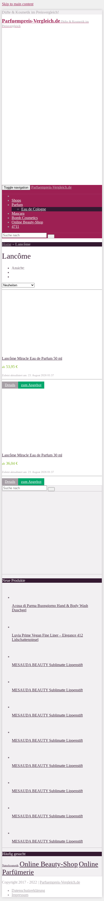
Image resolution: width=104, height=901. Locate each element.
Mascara (18, 213)
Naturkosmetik (10, 865)
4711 (15, 226)
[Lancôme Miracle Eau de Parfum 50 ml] (33, 354)
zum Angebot (31, 385)
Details (10, 385)
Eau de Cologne (33, 209)
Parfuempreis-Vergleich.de (51, 187)
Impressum (20, 895)
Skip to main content (17, 4)
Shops (16, 200)
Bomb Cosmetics (25, 218)
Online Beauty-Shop (27, 222)
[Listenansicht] (14, 276)
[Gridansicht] (14, 272)
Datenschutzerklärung (28, 890)
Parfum (17, 205)
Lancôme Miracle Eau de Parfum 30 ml (32, 455)
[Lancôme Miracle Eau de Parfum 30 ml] (33, 451)
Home (6, 244)
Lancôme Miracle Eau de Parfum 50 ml (32, 358)
